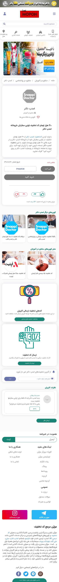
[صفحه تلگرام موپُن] (33, 573)
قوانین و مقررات (44, 501)
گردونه (44, 476)
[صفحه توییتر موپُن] (26, 573)
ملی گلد (54, 541)
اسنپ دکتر (8, 80)
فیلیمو (27, 538)
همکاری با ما (15, 456)
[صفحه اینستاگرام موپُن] (40, 573)
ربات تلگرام (44, 461)
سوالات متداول (44, 497)
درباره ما (44, 492)
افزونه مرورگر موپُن (44, 452)
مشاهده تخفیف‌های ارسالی (30, 319)
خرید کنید (29, 177)
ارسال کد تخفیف (29, 363)
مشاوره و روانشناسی (23, 80)
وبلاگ (44, 466)
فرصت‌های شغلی (14, 452)
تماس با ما (15, 461)
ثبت (10, 379)
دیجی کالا (53, 538)
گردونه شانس (44, 481)
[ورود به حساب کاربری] (4, 14)
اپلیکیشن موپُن (44, 456)
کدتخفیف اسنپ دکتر (34, 136)
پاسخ (34, 409)
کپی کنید (48, 168)
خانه (53, 80)
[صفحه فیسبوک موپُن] (18, 573)
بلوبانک (47, 541)
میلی (7, 538)
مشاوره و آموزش (41, 80)
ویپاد (41, 541)
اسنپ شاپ (14, 538)
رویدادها (44, 471)
